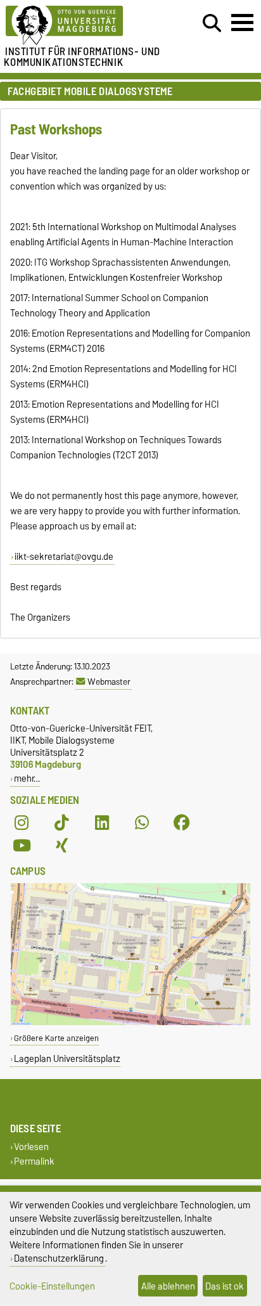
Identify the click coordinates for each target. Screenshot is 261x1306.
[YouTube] (21, 845)
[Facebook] (181, 822)
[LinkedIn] (102, 822)
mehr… (27, 778)
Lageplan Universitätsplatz (67, 1058)
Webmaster (108, 681)
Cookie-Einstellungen (52, 1286)
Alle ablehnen (168, 1286)
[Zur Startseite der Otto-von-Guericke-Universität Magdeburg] (80, 25)
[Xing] (61, 845)
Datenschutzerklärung (59, 1258)
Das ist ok (224, 1286)
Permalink (34, 1161)
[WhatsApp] (141, 822)
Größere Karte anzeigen (56, 1038)
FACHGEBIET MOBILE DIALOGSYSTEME (90, 92)
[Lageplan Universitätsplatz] (130, 1022)
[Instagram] (21, 822)
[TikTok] (61, 822)
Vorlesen (31, 1147)
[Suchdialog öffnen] (212, 23)
